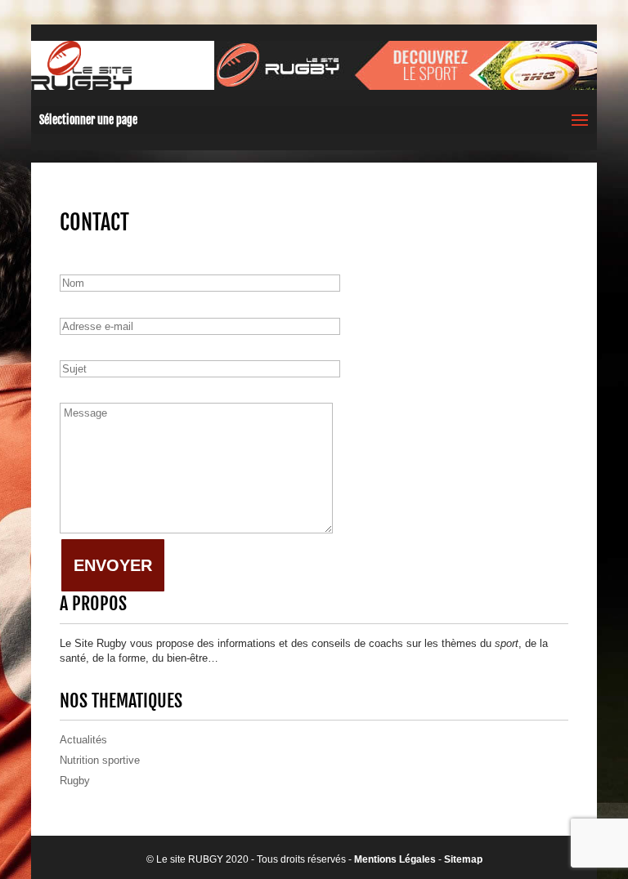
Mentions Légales (395, 859)
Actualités (83, 740)
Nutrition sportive (100, 760)
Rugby (75, 780)
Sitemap (463, 859)
